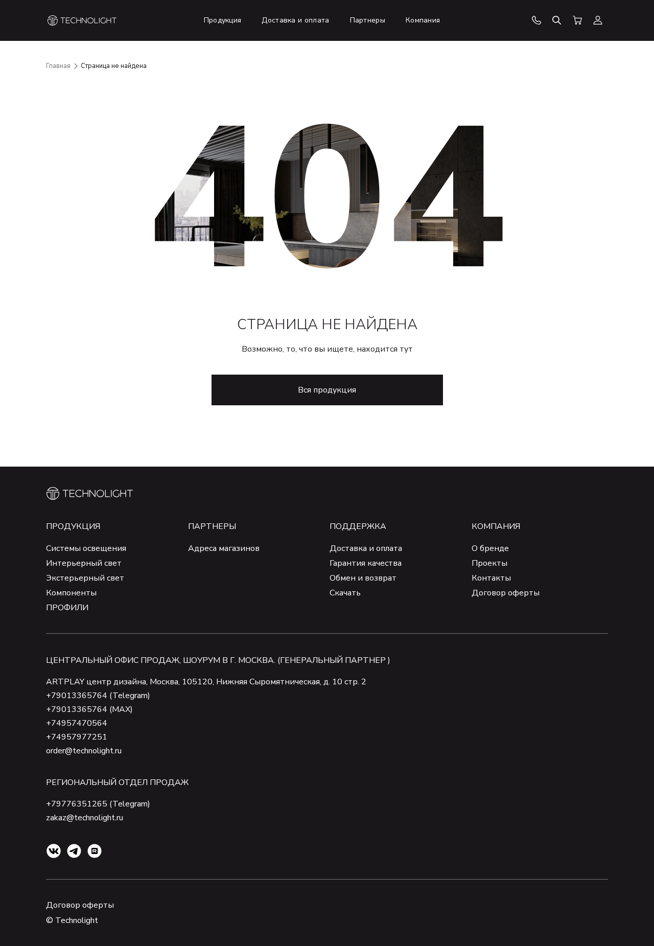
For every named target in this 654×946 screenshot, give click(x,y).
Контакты (491, 578)
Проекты (489, 563)
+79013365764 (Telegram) (98, 695)
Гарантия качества (366, 563)
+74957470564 (76, 723)
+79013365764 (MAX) (89, 709)
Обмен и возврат (363, 578)
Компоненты (71, 592)
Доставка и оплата (366, 548)
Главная (58, 66)
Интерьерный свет (84, 563)
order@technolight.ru (84, 750)
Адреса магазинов (224, 548)
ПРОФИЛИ (67, 607)
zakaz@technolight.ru (84, 817)
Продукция (73, 526)
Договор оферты (506, 592)
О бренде (490, 548)
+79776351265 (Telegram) (98, 804)
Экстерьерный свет (85, 578)
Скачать (345, 592)
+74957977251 (76, 737)
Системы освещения (86, 548)
